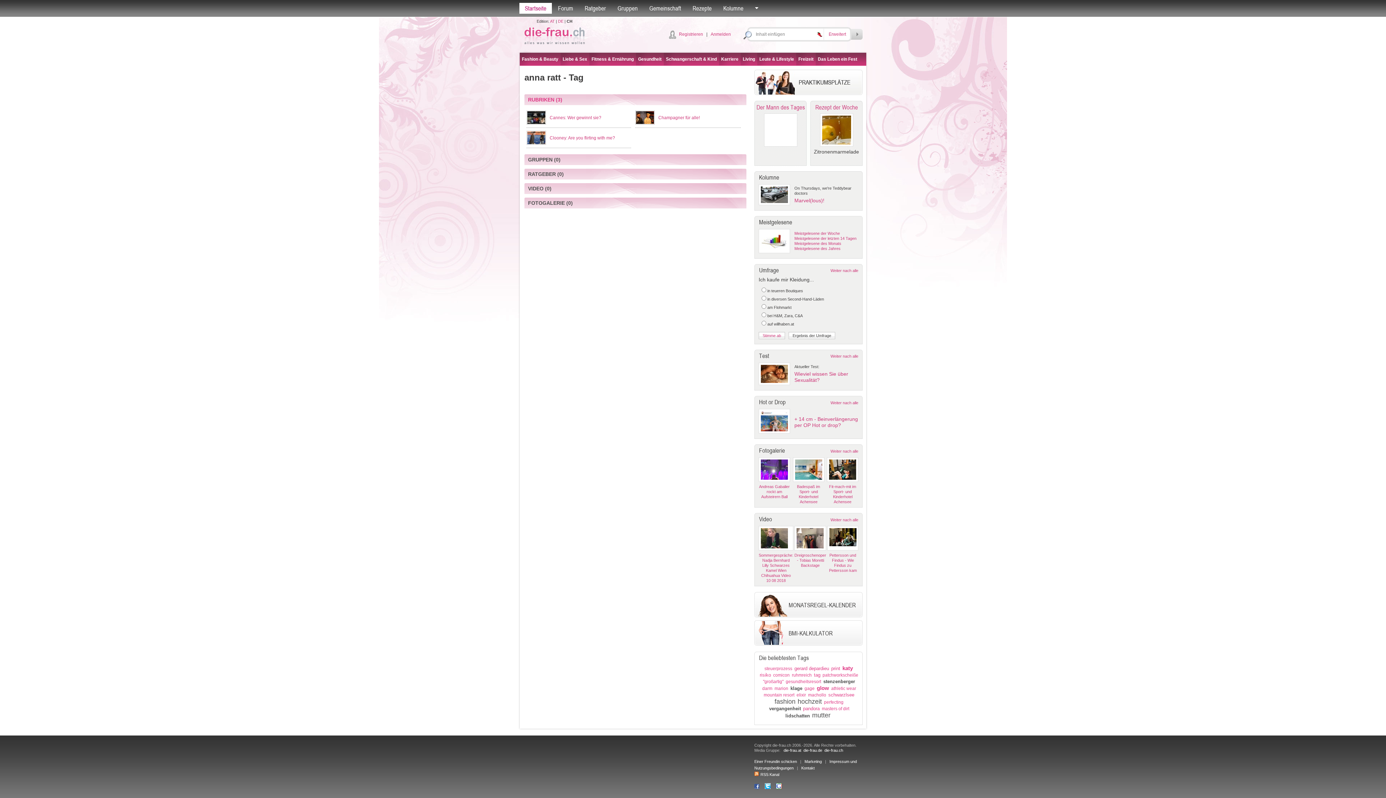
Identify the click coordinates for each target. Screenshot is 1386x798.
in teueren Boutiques (785, 291)
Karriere (729, 59)
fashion (785, 701)
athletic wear (843, 688)
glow (823, 688)
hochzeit (810, 701)
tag (817, 675)
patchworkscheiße (840, 675)
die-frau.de (812, 750)
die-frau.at (792, 750)
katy (847, 668)
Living (749, 59)
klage (796, 688)
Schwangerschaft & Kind (691, 59)
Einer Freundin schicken (775, 761)
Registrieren (691, 34)
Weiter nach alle (844, 270)
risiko (765, 675)
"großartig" (773, 681)
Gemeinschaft (665, 8)
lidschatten (797, 716)
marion (781, 688)
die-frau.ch (833, 750)
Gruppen (628, 8)
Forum (565, 8)
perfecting (834, 702)
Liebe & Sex (575, 59)
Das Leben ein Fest (837, 59)
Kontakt (808, 768)
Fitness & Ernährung (613, 59)
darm (767, 688)
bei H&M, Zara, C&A (785, 316)
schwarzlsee (841, 695)
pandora (811, 708)
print (835, 668)
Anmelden (721, 34)
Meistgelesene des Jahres (817, 248)
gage (810, 688)
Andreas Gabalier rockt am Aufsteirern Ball (774, 491)
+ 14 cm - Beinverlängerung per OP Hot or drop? (826, 422)
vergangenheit (785, 708)
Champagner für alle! (679, 117)
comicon (781, 675)
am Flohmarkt (779, 307)
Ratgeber (595, 8)
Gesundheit (650, 59)
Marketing (813, 761)
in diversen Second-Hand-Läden (795, 299)
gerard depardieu (811, 668)
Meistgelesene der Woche (817, 233)
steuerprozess (778, 668)
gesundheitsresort (803, 681)
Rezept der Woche (836, 107)
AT (552, 21)
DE (560, 21)
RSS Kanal (769, 774)
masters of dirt (835, 708)
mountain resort (779, 695)
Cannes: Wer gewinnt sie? (575, 117)
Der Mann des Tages (781, 107)
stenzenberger (839, 681)
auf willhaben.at (780, 324)
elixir (801, 695)
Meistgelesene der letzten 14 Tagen (825, 238)
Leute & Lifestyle (776, 59)
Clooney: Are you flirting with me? (582, 138)
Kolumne (733, 8)
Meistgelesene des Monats (817, 243)
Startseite (535, 8)
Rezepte (702, 8)
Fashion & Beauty (540, 59)
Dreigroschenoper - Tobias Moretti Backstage (810, 560)
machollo (817, 695)
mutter (821, 715)
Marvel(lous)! (809, 200)
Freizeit (806, 59)
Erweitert (837, 34)
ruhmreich (802, 675)
